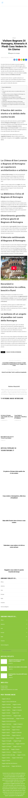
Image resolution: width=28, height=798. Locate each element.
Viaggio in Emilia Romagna (13, 352)
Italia (14, 37)
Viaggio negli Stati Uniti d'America (9, 763)
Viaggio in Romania (20, 743)
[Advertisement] (14, 21)
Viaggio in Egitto (17, 715)
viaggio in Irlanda (6, 729)
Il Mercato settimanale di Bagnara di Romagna (13, 101)
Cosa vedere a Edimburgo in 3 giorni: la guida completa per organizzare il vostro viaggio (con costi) (14, 364)
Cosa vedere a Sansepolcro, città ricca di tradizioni (20, 417)
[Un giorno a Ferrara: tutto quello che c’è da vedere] (7, 407)
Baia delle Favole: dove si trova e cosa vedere (7, 437)
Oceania (3, 602)
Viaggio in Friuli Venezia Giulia (9, 721)
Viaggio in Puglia (17, 741)
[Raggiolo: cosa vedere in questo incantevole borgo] (14, 560)
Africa (2, 582)
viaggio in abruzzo (6, 698)
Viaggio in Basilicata (6, 707)
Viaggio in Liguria (6, 732)
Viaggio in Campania (17, 710)
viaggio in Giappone (18, 724)
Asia (2, 590)
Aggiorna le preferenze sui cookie (9, 689)
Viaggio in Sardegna (6, 746)
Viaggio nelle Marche (16, 766)
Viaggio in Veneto (6, 760)
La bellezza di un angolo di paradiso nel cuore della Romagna (14, 105)
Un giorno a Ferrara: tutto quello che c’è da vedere (7, 417)
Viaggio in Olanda (20, 738)
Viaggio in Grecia (6, 727)
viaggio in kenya (16, 729)
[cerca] (25, 3)
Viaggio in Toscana (17, 752)
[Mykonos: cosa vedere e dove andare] (4, 668)
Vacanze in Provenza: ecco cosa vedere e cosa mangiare (16, 660)
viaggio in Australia (6, 704)
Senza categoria (4, 606)
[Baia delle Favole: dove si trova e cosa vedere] (7, 429)
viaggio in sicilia (5, 749)
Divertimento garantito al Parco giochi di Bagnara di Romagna (14, 99)
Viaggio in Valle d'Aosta (17, 757)
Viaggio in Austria (17, 704)
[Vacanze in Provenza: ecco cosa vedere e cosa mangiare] (4, 661)
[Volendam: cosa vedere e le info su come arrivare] (14, 536)
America (3, 586)
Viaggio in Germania (6, 724)
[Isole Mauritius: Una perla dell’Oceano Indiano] (4, 675)
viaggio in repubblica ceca (8, 743)
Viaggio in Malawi (6, 735)
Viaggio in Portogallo (6, 741)
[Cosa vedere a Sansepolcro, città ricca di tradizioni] (20, 407)
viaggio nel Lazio (6, 766)
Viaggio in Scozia (17, 746)
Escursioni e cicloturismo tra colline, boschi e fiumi (14, 102)
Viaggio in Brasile (17, 707)
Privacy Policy (4, 686)
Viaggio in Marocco (16, 735)
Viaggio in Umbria (6, 757)
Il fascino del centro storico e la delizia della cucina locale (14, 92)
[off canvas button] (2, 2)
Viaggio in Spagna (15, 749)
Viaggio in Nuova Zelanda (8, 738)
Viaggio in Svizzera (6, 752)
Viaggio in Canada (6, 713)
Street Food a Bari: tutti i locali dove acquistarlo (14, 372)
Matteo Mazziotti (4, 57)
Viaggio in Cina (15, 713)
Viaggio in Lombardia (16, 732)
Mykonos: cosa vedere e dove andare (18, 667)
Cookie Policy (4, 688)
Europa (2, 594)
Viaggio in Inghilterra (16, 727)
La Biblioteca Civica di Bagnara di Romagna (12, 97)
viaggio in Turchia (21, 755)
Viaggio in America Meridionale (9, 701)
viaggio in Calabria (6, 710)
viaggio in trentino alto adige (8, 755)
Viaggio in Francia (20, 718)
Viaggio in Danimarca (7, 715)
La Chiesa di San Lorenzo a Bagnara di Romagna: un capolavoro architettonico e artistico (14, 95)
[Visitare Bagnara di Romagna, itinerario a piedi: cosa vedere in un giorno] (14, 53)
